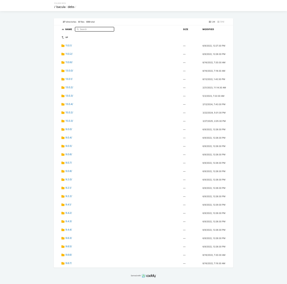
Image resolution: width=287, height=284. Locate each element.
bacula (60, 7)
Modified (208, 29)
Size (185, 29)
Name (69, 29)
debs (71, 7)
